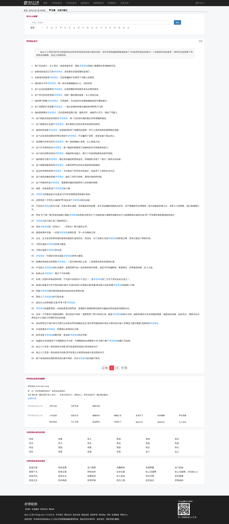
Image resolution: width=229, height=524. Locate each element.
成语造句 (85, 2)
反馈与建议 (62, 10)
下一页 (124, 367)
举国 (60, 447)
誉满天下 (118, 422)
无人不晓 (74, 422)
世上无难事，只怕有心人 (186, 471)
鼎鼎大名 (74, 415)
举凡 (31, 443)
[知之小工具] (31, 3)
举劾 (148, 443)
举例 (118, 438)
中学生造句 (71, 2)
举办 (89, 443)
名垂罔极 (150, 467)
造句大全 (33, 10)
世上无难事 (151, 471)
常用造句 (112, 2)
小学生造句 (56, 2)
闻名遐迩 (53, 422)
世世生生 (62, 475)
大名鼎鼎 (53, 415)
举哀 (31, 447)
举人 (89, 438)
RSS (109, 514)
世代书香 (150, 475)
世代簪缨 (179, 475)
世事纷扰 (91, 475)
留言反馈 (76, 514)
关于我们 (59, 514)
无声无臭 (74, 406)
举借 (148, 438)
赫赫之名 (118, 415)
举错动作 (91, 471)
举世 (31, 438)
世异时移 (91, 480)
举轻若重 (62, 467)
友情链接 (115, 514)
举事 (60, 438)
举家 (89, 447)
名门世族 (179, 467)
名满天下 (139, 415)
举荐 (60, 451)
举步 (148, 447)
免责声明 (94, 514)
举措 (118, 447)
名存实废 (120, 471)
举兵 (177, 438)
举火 (177, 447)
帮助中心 (124, 514)
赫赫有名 (96, 415)
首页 (45, 2)
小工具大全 (49, 514)
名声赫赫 (161, 415)
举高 (118, 451)
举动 (118, 443)
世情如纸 (179, 480)
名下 (148, 451)
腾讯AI (51, 509)
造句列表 (41, 10)
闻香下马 (33, 471)
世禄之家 (62, 471)
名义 (177, 451)
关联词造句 (98, 2)
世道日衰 (33, 467)
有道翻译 (35, 509)
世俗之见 (33, 480)
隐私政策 (85, 514)
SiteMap (102, 514)
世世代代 (33, 475)
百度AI (27, 509)
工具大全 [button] (124, 2)
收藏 (53, 10)
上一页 (105, 367)
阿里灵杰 (44, 509)
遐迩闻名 (96, 422)
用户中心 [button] (199, 2)
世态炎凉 (150, 480)
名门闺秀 (91, 467)
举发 (177, 443)
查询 (177, 22)
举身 (89, 451)
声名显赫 (182, 415)
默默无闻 (96, 406)
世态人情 (120, 480)
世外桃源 (62, 480)
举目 (31, 451)
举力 (60, 443)
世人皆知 (120, 475)
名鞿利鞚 (120, 467)
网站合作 (68, 514)
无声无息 (53, 406)
